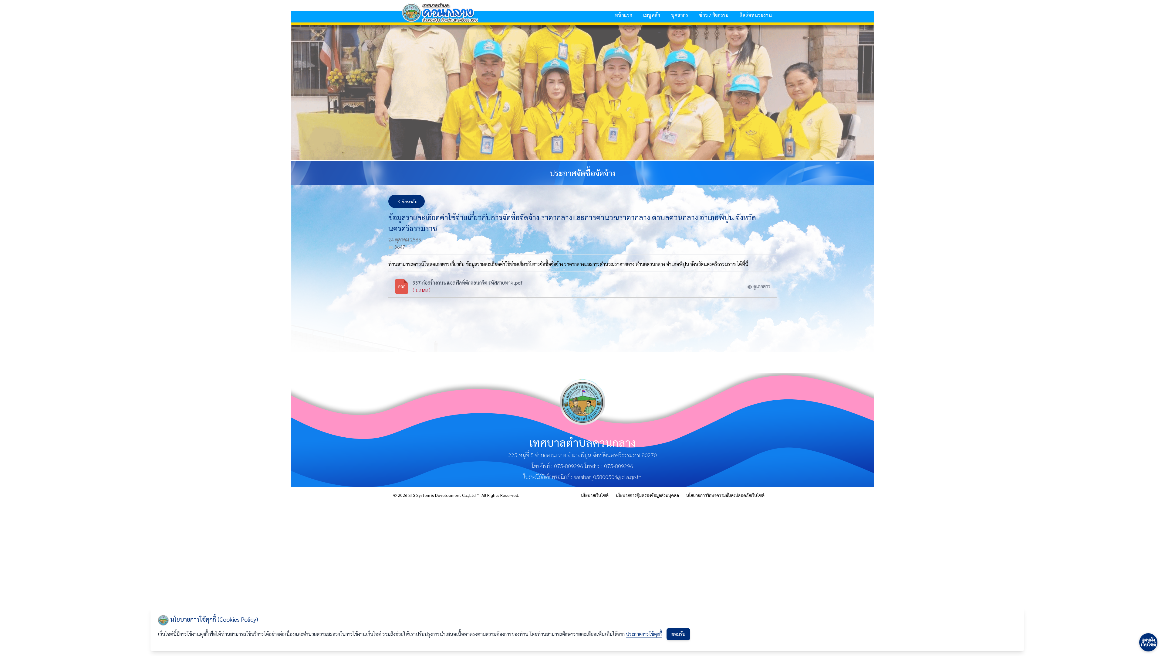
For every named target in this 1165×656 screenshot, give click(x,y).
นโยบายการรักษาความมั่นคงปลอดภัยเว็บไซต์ (725, 495)
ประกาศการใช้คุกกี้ (644, 634)
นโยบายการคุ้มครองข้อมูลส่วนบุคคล (647, 495)
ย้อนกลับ (409, 201)
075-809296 (568, 465)
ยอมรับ (678, 634)
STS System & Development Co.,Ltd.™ (444, 495)
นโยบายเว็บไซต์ (595, 495)
